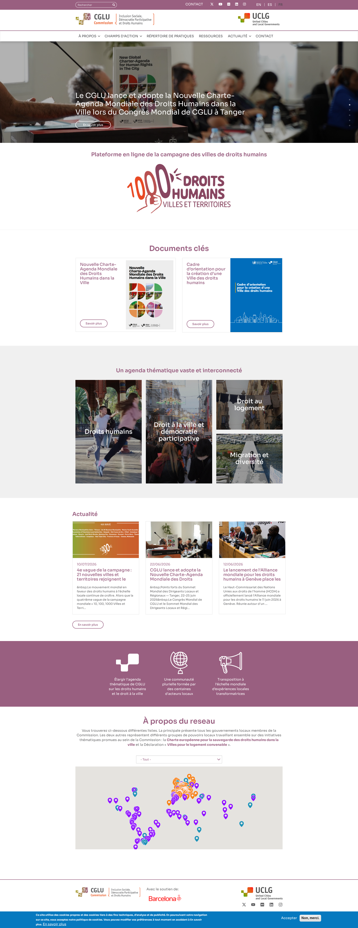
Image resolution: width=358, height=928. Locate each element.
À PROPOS (88, 36)
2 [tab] (350, 105)
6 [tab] (350, 126)
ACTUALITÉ (238, 36)
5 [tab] (350, 120)
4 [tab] (350, 115)
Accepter (289, 918)
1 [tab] (350, 100)
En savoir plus (93, 125)
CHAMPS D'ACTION (122, 36)
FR (280, 4)
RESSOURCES (211, 36)
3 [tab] (350, 110)
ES (270, 4)
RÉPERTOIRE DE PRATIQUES (170, 36)
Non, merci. (310, 918)
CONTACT (194, 4)
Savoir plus (94, 323)
